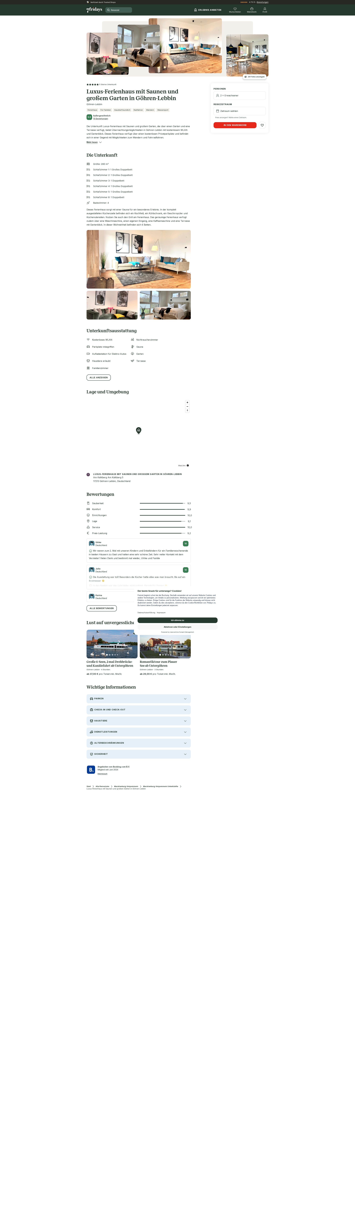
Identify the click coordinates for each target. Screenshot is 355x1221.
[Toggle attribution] (187, 465)
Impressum (102, 773)
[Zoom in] (187, 402)
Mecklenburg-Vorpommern (126, 786)
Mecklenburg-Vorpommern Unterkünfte (160, 786)
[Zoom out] (187, 406)
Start (89, 786)
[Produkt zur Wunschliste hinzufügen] (134, 633)
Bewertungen (262, 2)
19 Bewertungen (100, 118)
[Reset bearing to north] (187, 410)
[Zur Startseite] (94, 10)
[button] (92, 142)
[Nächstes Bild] (133, 644)
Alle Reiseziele (102, 786)
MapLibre (182, 465)
